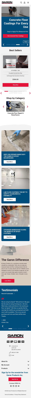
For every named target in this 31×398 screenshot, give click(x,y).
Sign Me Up (15, 379)
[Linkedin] (16, 386)
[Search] (21, 2)
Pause (25, 41)
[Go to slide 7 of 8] (15, 93)
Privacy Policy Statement (20, 394)
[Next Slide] (27, 107)
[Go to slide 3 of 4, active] (18, 45)
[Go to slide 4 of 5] (19, 329)
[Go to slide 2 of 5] (10, 329)
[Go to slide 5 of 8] (25, 91)
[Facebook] (11, 386)
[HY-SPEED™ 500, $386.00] (15, 61)
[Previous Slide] (3, 107)
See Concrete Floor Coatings (15, 36)
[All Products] (29, 368)
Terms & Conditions (9, 394)
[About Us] (29, 361)
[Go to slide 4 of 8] (20, 91)
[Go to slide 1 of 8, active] (6, 91)
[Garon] (7, 2)
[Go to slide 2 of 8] (30, 93)
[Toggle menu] (28, 3)
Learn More (8, 280)
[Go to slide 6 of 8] (11, 93)
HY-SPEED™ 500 (15, 70)
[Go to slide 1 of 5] (5, 329)
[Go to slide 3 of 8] (15, 91)
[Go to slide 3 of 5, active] (15, 329)
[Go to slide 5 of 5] (24, 329)
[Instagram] (13, 386)
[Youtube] (18, 386)
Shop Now (15, 85)
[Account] (24, 2)
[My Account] (29, 365)
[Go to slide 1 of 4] (8, 45)
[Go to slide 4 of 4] (22, 45)
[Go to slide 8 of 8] (1, 93)
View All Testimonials (7, 293)
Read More (10, 162)
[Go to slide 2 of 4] (13, 45)
